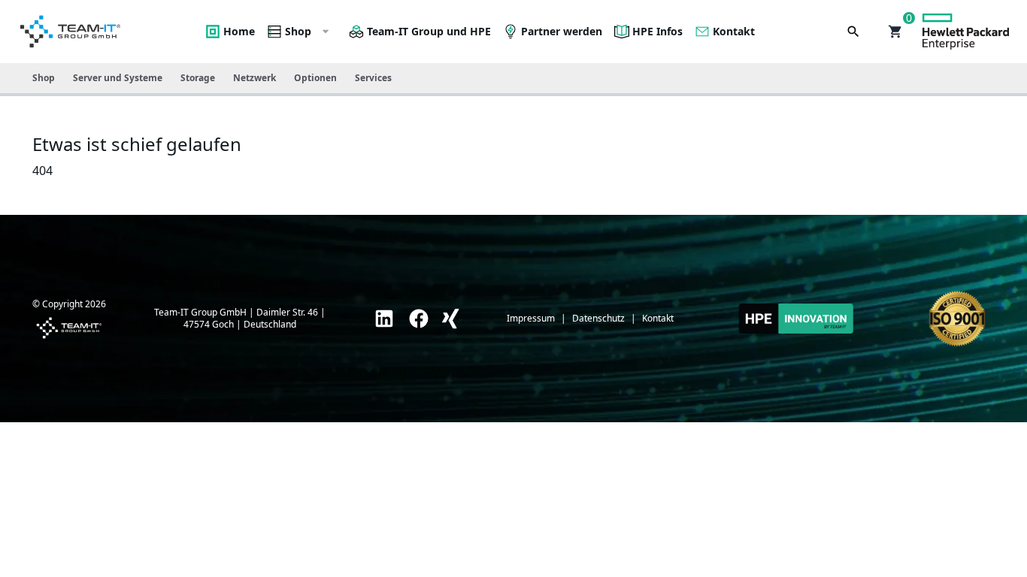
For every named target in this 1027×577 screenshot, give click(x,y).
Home (239, 31)
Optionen (315, 77)
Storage (197, 77)
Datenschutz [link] (598, 319)
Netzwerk (254, 77)
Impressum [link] (531, 319)
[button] (895, 32)
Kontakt (734, 31)
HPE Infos (657, 31)
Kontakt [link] (658, 319)
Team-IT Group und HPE (429, 31)
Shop (298, 31)
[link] (384, 318)
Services (373, 77)
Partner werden (561, 31)
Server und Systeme (117, 77)
